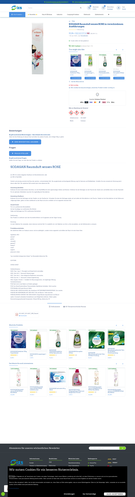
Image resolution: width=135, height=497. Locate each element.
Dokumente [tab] (55, 306)
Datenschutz (52, 465)
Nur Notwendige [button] (89, 494)
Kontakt (31, 463)
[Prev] (116, 49)
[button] (82, 33)
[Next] (123, 49)
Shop (73, 21)
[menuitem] (17, 14)
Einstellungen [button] (69, 494)
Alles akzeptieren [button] (115, 494)
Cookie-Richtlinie (14, 488)
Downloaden (23, 315)
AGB (50, 462)
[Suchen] (81, 8)
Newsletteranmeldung (74, 463)
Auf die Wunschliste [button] (77, 81)
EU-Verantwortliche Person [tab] (75, 306)
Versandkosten (84, 35)
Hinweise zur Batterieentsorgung (38, 465)
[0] (89, 8)
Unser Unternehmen (73, 465)
